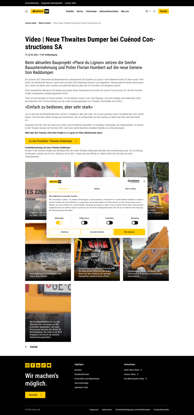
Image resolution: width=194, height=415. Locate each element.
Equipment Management (52, 3)
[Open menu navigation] (26, 11)
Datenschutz (107, 409)
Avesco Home (30, 23)
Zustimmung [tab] (63, 189)
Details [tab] (97, 189)
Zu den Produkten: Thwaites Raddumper (50, 141)
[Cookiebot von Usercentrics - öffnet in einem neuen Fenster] (129, 181)
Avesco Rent (70, 3)
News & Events (45, 23)
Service (80, 11)
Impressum (93, 409)
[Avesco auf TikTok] (43, 365)
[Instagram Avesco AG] (27, 365)
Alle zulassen (129, 232)
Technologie (91, 11)
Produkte (70, 11)
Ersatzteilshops (32, 3)
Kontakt (163, 11)
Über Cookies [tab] (130, 189)
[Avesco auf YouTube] (49, 365)
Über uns (125, 11)
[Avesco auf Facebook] (33, 365)
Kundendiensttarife (161, 409)
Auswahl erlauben (97, 232)
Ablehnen (64, 232)
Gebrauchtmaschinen (108, 11)
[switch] (84, 222)
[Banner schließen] (144, 181)
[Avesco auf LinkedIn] (38, 365)
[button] (154, 11)
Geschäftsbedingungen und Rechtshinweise (133, 409)
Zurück (33, 346)
